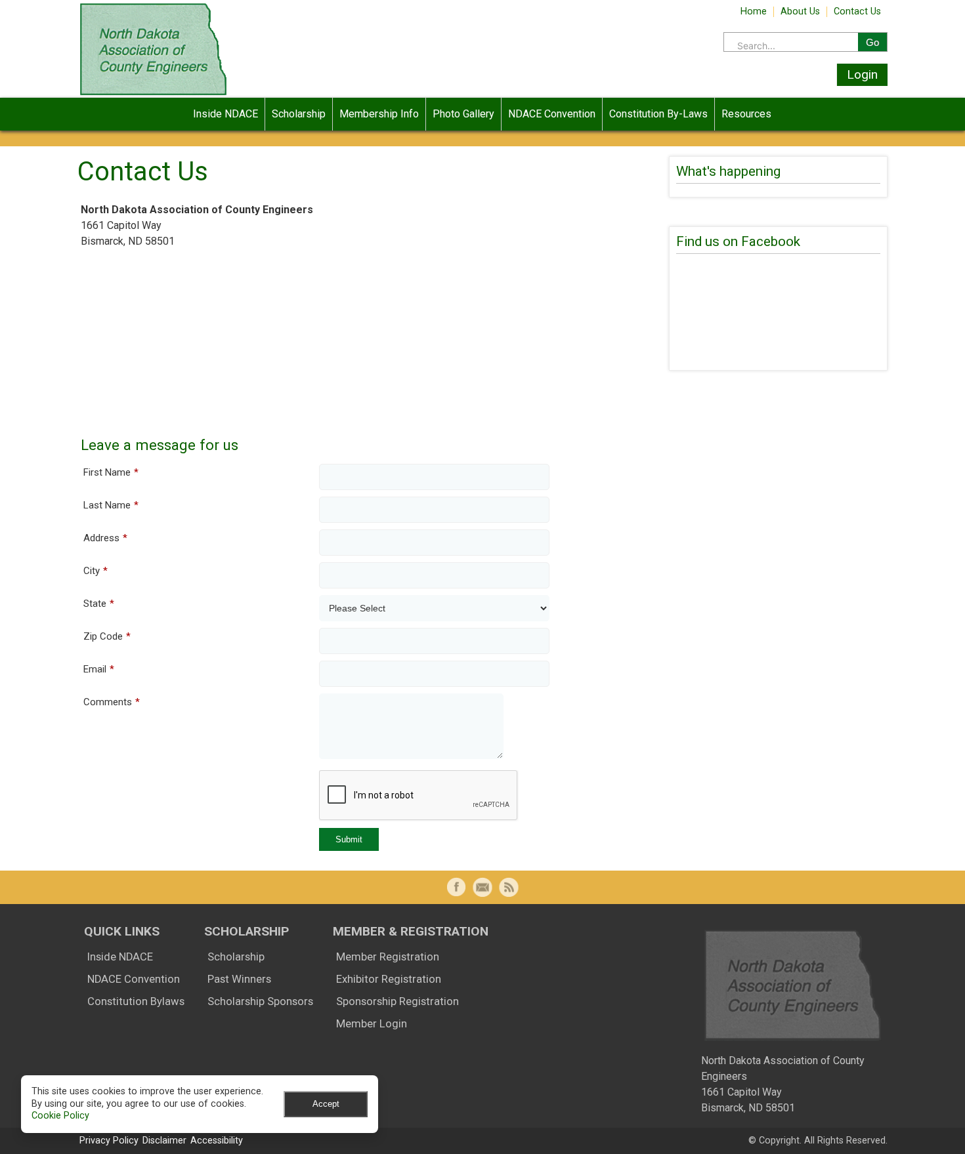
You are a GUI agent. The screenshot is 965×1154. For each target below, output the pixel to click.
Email (98, 669)
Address (105, 538)
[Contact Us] (482, 887)
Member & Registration (410, 931)
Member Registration (387, 957)
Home (753, 12)
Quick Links (122, 931)
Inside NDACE (225, 114)
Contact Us (857, 12)
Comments (111, 702)
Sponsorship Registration (397, 1001)
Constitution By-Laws (658, 114)
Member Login (371, 1024)
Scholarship (299, 114)
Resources (746, 114)
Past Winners (239, 979)
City (95, 571)
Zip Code (107, 636)
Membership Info (379, 114)
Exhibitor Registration (388, 979)
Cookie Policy (60, 1115)
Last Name (111, 505)
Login (862, 74)
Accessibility (216, 1140)
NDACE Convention (551, 114)
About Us (800, 12)
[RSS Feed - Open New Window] (509, 887)
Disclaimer (164, 1140)
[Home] (153, 94)
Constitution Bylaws (135, 1001)
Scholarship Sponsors (260, 1001)
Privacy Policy (109, 1140)
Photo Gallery (463, 114)
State (98, 603)
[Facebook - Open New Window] (456, 887)
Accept (325, 1104)
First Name (111, 472)
